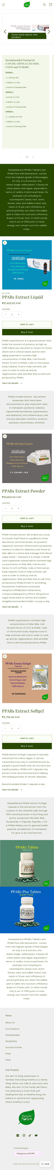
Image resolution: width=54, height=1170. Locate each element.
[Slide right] (33, 157)
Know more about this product (24, 36)
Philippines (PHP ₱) (26, 1153)
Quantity (6, 309)
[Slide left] (21, 157)
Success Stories (14, 1047)
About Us (10, 1022)
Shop (8, 1053)
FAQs (8, 1059)
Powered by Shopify (34, 1164)
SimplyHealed (13, 1035)
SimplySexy (11, 1041)
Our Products (12, 1029)
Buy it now (27, 332)
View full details (10, 383)
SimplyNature (22, 1164)
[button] (3, 5)
